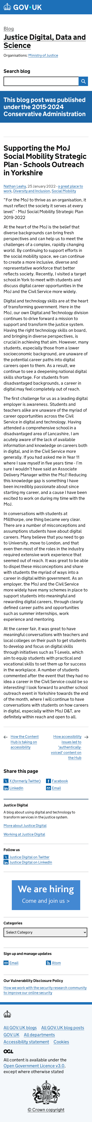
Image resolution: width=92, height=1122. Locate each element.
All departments (39, 1034)
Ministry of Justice (43, 55)
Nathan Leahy (15, 186)
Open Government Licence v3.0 (34, 1065)
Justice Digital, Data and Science (45, 41)
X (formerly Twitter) (25, 781)
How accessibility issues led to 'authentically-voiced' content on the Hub (66, 747)
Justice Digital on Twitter (29, 857)
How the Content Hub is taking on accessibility (25, 741)
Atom (56, 963)
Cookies (61, 1041)
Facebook (60, 781)
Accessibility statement (26, 1041)
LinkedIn (16, 788)
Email (56, 788)
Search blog (17, 71)
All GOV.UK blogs (20, 1027)
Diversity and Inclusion (31, 191)
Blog (9, 29)
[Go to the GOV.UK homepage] (23, 7)
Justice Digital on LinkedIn (30, 862)
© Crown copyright (46, 1109)
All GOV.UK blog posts (62, 1027)
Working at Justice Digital (24, 834)
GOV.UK (11, 1034)
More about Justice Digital (25, 825)
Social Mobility (64, 191)
